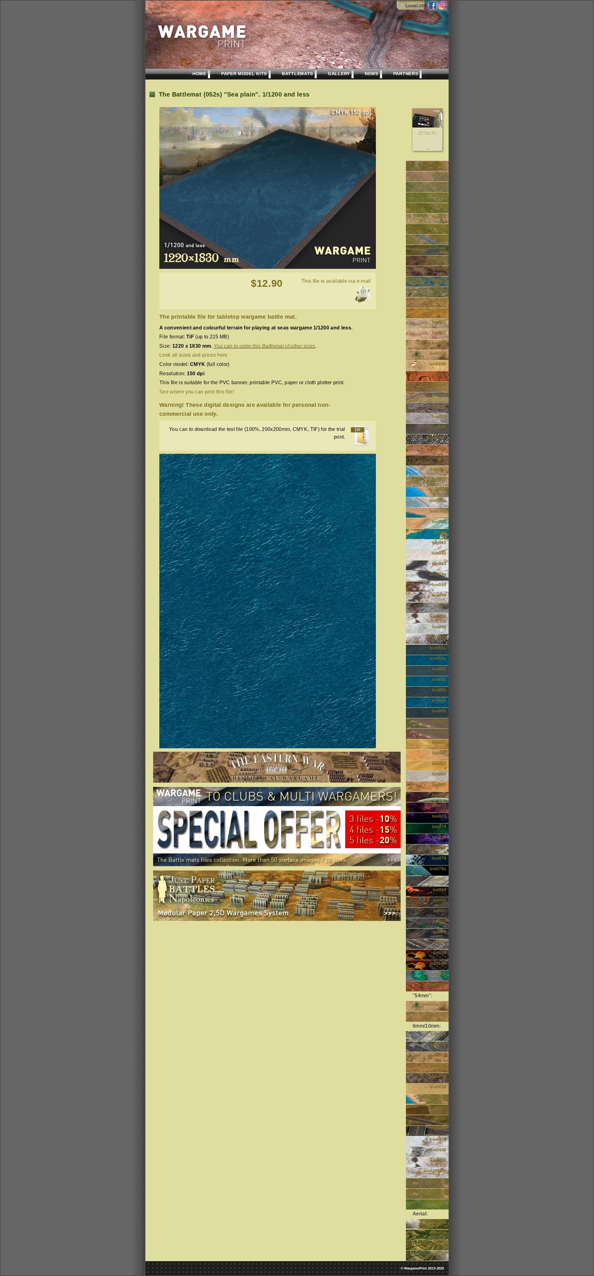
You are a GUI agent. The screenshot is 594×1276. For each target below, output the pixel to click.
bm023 (439, 342)
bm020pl (437, 300)
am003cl (437, 1253)
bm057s (438, 731)
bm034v (438, 500)
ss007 (440, 458)
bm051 (439, 668)
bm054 (439, 700)
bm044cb (436, 637)
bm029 (439, 416)
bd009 (439, 931)
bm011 (439, 163)
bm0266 (438, 1065)
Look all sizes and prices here (193, 355)
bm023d (437, 363)
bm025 (439, 374)
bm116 (439, 269)
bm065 (439, 784)
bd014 (439, 952)
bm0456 (438, 616)
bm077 (439, 847)
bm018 (439, 237)
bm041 (439, 542)
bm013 (439, 185)
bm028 (439, 405)
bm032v (438, 490)
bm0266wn (435, 1170)
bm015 (439, 206)
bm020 (439, 311)
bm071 (439, 795)
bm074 (439, 826)
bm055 (439, 710)
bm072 (439, 805)
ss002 (440, 395)
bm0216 (438, 1055)
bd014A (438, 963)
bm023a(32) (434, 1004)
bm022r (438, 447)
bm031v (438, 468)
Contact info (415, 5)
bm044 (439, 584)
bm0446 (438, 1149)
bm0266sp (435, 1202)
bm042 (439, 553)
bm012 (439, 174)
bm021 (439, 321)
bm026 (439, 384)
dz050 (440, 1118)
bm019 (439, 258)
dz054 (440, 1107)
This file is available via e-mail (336, 281)
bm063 (439, 763)
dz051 (440, 1128)
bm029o (437, 984)
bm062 (439, 752)
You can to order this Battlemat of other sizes (265, 346)
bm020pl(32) (433, 1014)
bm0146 (438, 1191)
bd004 (439, 889)
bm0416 (438, 1139)
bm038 (439, 521)
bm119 (439, 290)
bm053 (439, 689)
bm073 (439, 816)
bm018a (438, 248)
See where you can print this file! (196, 391)
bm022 (439, 332)
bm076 (439, 837)
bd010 (439, 942)
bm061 (439, 742)
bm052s (438, 658)
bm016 (439, 216)
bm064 (439, 773)
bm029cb (436, 437)
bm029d (437, 426)
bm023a (438, 353)
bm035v (438, 511)
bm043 (439, 563)
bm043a (438, 574)
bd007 (439, 910)
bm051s (438, 647)
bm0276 (438, 1076)
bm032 (439, 479)
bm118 (439, 279)
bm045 (439, 595)
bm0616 (438, 1086)
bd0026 (438, 1034)
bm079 (439, 858)
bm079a (438, 868)
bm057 (439, 721)
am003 (439, 1243)
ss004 (440, 532)
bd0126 (438, 1044)
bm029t (438, 973)
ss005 (440, 605)
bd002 (439, 879)
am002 (439, 1232)
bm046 (439, 626)
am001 (439, 1222)
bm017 (439, 227)
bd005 (439, 900)
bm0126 (438, 1181)
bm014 (439, 195)
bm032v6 (436, 1097)
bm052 (439, 679)
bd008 (439, 921)
